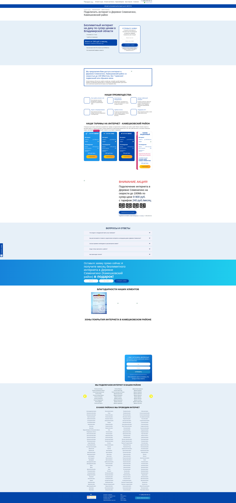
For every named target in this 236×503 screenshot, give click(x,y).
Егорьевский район (91, 471)
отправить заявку (130, 44)
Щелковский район (144, 478)
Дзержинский (91, 448)
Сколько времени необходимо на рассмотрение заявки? (103, 243)
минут (136, 208)
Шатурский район (144, 467)
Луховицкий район (109, 476)
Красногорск (109, 454)
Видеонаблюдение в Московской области (91, 429)
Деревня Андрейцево (118, 403)
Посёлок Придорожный (98, 400)
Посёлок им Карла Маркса (98, 395)
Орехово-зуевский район (127, 439)
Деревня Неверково (138, 392)
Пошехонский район (127, 458)
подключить (145, 166)
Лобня (109, 467)
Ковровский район (109, 435)
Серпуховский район (127, 486)
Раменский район (126, 465)
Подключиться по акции (127, 212)
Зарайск (91, 480)
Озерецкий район (126, 435)
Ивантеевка (91, 487)
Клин (109, 429)
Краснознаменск (109, 458)
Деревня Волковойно (118, 395)
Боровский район (91, 424)
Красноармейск (109, 452)
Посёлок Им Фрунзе (98, 403)
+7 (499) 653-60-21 (146, 1)
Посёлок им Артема (98, 388)
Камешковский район (109, 420)
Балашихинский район (91, 413)
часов (129, 208)
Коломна (109, 443)
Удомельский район (145, 444)
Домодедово (91, 459)
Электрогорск (144, 482)
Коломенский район (109, 439)
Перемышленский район (127, 448)
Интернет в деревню (107, 494)
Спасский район (144, 418)
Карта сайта (123, 498)
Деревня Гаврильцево (137, 401)
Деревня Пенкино (118, 396)
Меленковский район (109, 487)
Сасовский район (126, 478)
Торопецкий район (144, 439)
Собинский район (144, 411)
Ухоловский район (144, 448)
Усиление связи (106, 498)
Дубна (91, 465)
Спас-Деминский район (144, 416)
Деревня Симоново (118, 401)
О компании (136, 1)
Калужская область (109, 418)
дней (122, 208)
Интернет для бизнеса (109, 1)
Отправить (138, 371)
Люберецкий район (109, 482)
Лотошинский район (109, 474)
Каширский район (109, 424)
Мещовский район (109, 489)
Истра (109, 413)
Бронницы (91, 426)
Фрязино (144, 454)
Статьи (121, 497)
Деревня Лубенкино (138, 393)
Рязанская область (127, 476)
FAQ (121, 494)
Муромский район (127, 418)
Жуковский (91, 476)
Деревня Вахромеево (118, 400)
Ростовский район (126, 469)
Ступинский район (144, 422)
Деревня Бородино (138, 390)
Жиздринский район (91, 474)
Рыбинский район (126, 474)
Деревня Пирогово (137, 398)
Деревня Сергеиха (118, 398)
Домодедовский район (91, 461)
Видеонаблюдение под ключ (109, 500)
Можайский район (127, 411)
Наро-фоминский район (127, 424)
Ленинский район (109, 463)
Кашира (109, 422)
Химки (144, 459)
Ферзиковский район (144, 450)
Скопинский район (127, 489)
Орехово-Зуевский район (127, 441)
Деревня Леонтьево (138, 403)
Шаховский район (144, 471)
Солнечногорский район (145, 413)
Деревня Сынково (137, 400)
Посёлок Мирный (118, 388)
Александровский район (91, 411)
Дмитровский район (91, 452)
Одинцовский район (127, 431)
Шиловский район (144, 476)
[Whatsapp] (144, 2)
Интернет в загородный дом (109, 495)
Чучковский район (144, 465)
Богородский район (91, 420)
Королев (109, 446)
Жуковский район (91, 478)
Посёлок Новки (98, 393)
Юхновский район (144, 487)
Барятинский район (91, 416)
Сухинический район (144, 428)
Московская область (127, 416)
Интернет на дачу (99, 1)
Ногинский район (126, 428)
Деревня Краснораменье (138, 388)
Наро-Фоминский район (127, 426)
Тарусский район (144, 433)
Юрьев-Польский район (144, 486)
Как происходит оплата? (95, 254)
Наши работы (123, 495)
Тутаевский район (144, 441)
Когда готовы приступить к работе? (98, 249)
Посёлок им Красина (98, 398)
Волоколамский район (91, 433)
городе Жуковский (91, 443)
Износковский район (109, 411)
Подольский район (127, 454)
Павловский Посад (127, 444)
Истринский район (109, 414)
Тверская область (144, 435)
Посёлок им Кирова (98, 396)
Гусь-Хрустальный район (91, 446)
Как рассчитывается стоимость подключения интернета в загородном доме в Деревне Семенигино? (115, 238)
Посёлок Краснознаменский (98, 392)
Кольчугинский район (109, 444)
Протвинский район (127, 459)
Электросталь (144, 484)
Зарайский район (91, 482)
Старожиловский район (144, 420)
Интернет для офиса (107, 497)
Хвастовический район (144, 458)
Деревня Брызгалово (118, 393)
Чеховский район (144, 461)
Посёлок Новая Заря (118, 390)
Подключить (91, 156)
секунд (143, 208)
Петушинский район (127, 452)
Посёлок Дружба (98, 401)
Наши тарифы (123, 500)
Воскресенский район (91, 437)
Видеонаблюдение (119, 1)
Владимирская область (91, 431)
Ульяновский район (145, 446)
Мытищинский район (127, 420)
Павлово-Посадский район (127, 443)
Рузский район (127, 471)
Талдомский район (144, 429)
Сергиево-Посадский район (126, 482)
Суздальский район (145, 426)
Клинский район (109, 431)
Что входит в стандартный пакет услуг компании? (102, 232)
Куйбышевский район (109, 461)
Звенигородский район (91, 486)
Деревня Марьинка (138, 395)
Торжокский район (144, 437)
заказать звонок (149, 2)
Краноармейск (109, 450)
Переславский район (127, 450)
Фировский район (144, 452)
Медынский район (109, 486)
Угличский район (144, 443)
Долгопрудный (91, 456)
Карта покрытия (128, 1)
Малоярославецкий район (109, 484)
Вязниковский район (91, 441)
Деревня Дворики (137, 396)
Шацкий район (145, 474)
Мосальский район (127, 414)
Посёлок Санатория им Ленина (118, 392)
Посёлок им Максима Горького (98, 390)
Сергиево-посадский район (126, 484)
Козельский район (109, 437)
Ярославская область (144, 489)
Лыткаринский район (109, 480)
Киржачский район (109, 428)
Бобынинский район (91, 418)
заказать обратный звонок (143, 497)
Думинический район (91, 469)
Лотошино (109, 471)
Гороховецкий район (91, 444)
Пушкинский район (127, 461)
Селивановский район (126, 480)
